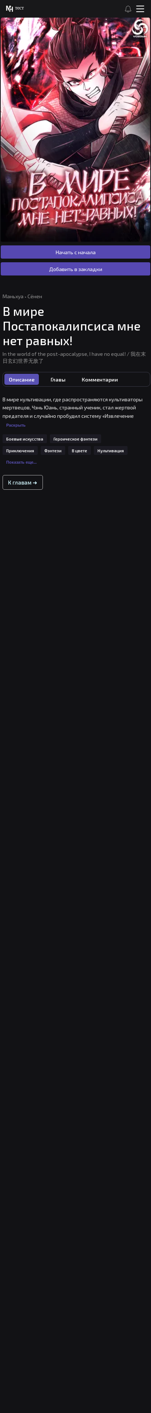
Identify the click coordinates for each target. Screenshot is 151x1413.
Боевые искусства (24, 439)
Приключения (20, 450)
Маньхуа (13, 296)
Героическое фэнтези (75, 439)
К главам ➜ (22, 482)
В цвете (79, 450)
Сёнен (34, 296)
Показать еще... (21, 462)
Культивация (110, 450)
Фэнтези (53, 450)
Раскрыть (16, 425)
